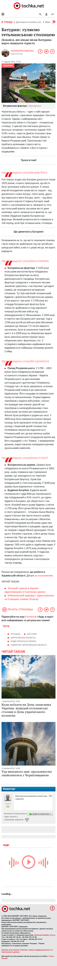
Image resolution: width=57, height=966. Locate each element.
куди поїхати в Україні (23, 641)
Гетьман (15, 634)
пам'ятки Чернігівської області (28, 645)
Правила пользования (10, 950)
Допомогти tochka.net (29, 22)
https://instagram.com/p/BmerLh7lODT (25, 457)
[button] (46, 14)
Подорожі (8, 66)
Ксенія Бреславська (22, 51)
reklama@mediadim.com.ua (44, 935)
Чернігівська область (23, 637)
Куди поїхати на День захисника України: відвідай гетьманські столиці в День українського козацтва (26, 710)
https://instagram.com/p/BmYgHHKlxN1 (25, 361)
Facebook (31, 616)
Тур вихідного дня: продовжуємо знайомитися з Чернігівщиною (27, 773)
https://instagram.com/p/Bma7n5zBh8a (25, 261)
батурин (32, 634)
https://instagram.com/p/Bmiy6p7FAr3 (24, 172)
